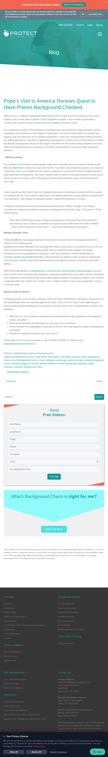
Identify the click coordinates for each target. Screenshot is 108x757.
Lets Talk (54, 476)
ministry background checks (25, 363)
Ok (83, 14)
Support (80, 25)
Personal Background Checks (71, 629)
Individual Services (66, 616)
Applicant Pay (10, 660)
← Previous (9, 381)
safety (91, 363)
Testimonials (9, 608)
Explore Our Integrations (74, 4)
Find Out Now (54, 529)
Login (90, 25)
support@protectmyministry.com (78, 710)
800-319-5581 (66, 25)
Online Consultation (66, 621)
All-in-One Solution (12, 652)
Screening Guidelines (13, 688)
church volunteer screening (52, 360)
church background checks (24, 360)
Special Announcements (41, 353)
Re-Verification (64, 625)
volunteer (8, 367)
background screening (23, 356)
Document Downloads (13, 702)
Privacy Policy (10, 612)
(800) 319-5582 (69, 716)
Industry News (21, 353)
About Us (8, 604)
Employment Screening (68, 612)
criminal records (75, 360)
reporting (82, 363)
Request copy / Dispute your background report (25, 719)
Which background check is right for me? (22, 714)
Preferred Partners (12, 634)
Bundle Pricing (10, 656)
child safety (53, 356)
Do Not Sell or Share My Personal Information (24, 625)
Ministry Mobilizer (48, 363)
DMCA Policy (9, 629)
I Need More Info (94, 14)
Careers (7, 638)
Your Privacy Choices (17, 371)
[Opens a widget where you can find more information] (97, 752)
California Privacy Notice (14, 616)
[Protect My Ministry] (49, 34)
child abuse (41, 356)
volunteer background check (28, 367)
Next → (100, 381)
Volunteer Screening (67, 608)
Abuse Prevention (66, 643)
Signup (99, 25)
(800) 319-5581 (72, 713)
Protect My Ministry (13, 240)
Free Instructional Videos (15, 679)
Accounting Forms (12, 706)
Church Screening (66, 604)
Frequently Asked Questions (16, 710)
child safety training (69, 356)
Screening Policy (11, 683)
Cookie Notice (10, 621)
